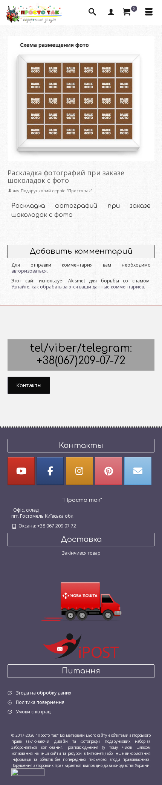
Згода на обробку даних (43, 693)
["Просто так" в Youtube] (21, 471)
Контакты (28, 385)
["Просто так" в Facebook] (50, 471)
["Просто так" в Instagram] (79, 471)
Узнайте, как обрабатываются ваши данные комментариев (77, 287)
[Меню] (148, 12)
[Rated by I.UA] (27, 771)
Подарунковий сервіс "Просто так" (57, 190)
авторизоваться (29, 271)
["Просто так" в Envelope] (137, 471)
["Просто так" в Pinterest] (108, 471)
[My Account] (111, 12)
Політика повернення (40, 702)
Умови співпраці (34, 711)
